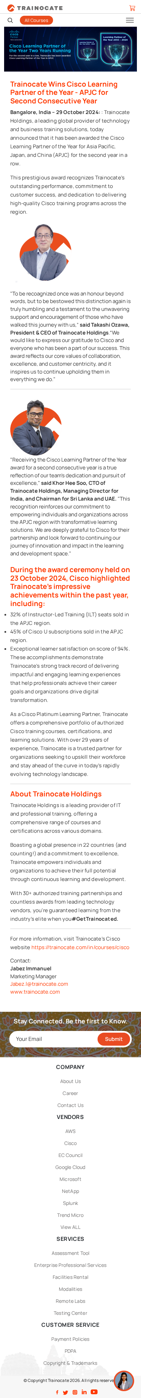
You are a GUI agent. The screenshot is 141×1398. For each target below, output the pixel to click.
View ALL (70, 1227)
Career (70, 1093)
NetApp (70, 1191)
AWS (70, 1131)
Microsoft (70, 1179)
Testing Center (70, 1313)
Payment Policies (70, 1339)
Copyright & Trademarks (70, 1363)
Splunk (70, 1203)
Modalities (70, 1289)
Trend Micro (70, 1215)
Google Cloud (70, 1167)
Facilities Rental (70, 1277)
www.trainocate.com (35, 991)
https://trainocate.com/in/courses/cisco (80, 947)
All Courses (36, 20)
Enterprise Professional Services (70, 1265)
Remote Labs (70, 1301)
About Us (70, 1081)
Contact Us (70, 1105)
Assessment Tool (71, 1253)
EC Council (71, 1155)
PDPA (70, 1351)
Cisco (70, 1143)
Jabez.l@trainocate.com (39, 983)
